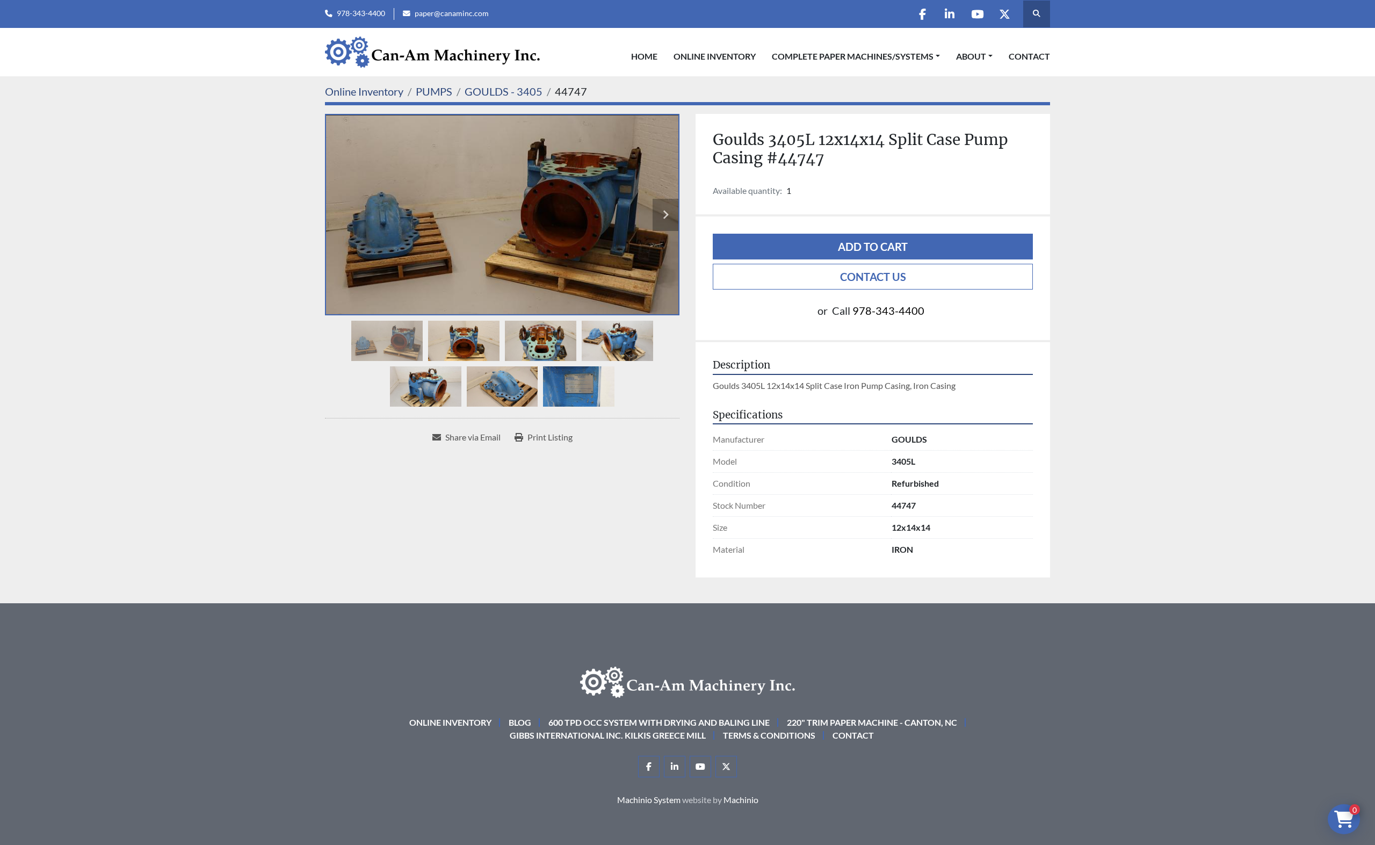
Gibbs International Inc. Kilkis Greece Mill (608, 735)
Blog (520, 722)
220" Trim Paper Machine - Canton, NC (872, 722)
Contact (1029, 56)
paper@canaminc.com (452, 13)
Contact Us (873, 276)
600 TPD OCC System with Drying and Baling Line (659, 722)
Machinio (740, 800)
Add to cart (873, 246)
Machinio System (649, 800)
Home (644, 56)
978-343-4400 (361, 13)
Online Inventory (715, 56)
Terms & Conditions (769, 735)
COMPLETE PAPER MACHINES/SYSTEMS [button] (852, 56)
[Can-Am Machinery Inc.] (687, 681)
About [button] (971, 56)
